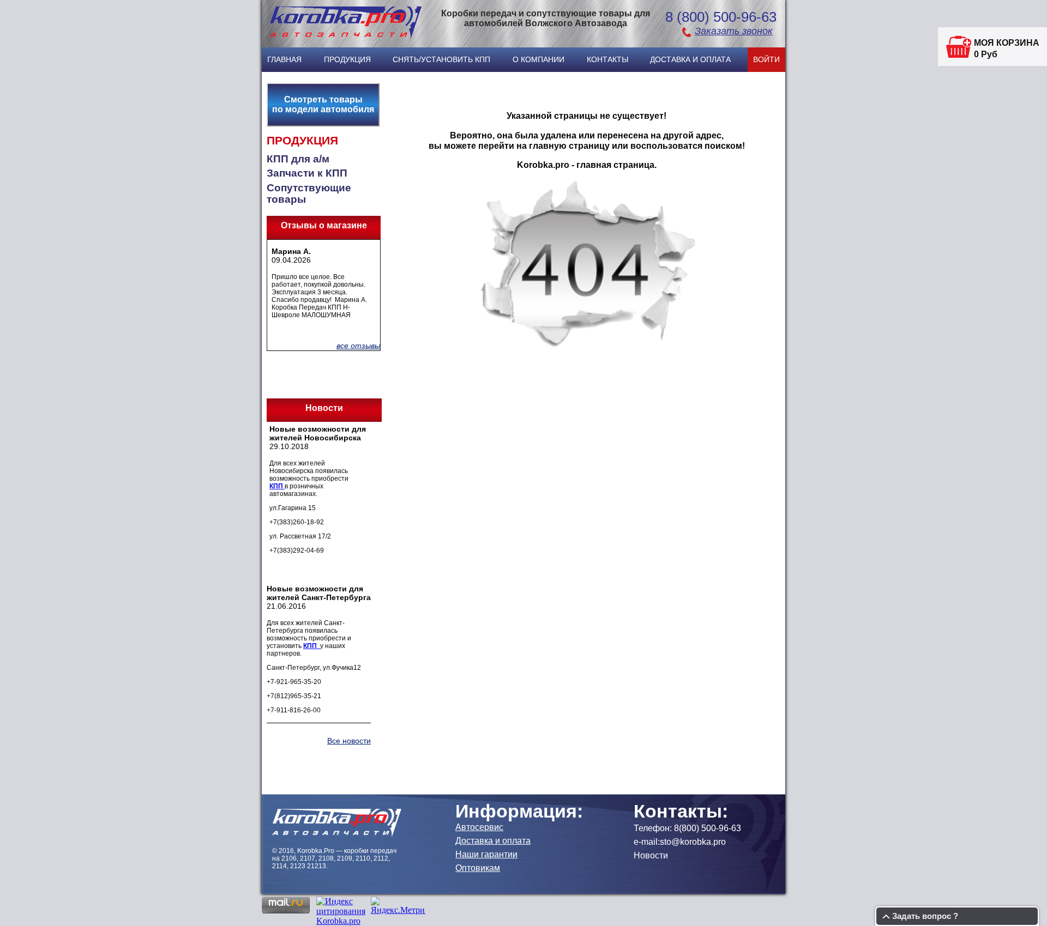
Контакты (607, 59)
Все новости (349, 740)
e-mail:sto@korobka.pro (680, 841)
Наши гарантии (486, 854)
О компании (538, 59)
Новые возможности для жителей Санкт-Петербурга (319, 593)
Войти (766, 59)
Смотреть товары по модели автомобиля (323, 104)
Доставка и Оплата (690, 59)
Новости (651, 855)
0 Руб (985, 54)
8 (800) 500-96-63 (721, 17)
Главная (284, 59)
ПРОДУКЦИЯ (302, 140)
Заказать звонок (734, 31)
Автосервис (479, 827)
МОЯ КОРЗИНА (1006, 42)
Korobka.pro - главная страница (585, 165)
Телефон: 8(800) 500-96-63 (687, 828)
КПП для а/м (298, 159)
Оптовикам (477, 868)
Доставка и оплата (493, 840)
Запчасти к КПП (307, 173)
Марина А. (291, 251)
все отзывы (358, 345)
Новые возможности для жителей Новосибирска (317, 433)
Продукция (347, 59)
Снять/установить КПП (441, 59)
